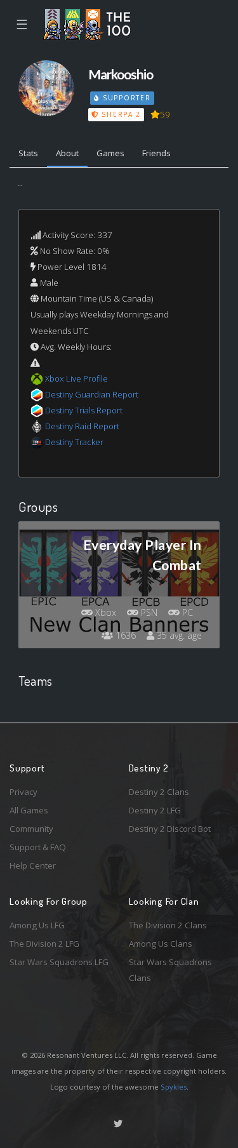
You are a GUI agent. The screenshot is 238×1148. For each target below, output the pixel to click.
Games (110, 153)
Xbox (104, 612)
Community (31, 828)
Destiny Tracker (74, 442)
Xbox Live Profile (76, 378)
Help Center (33, 865)
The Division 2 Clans (168, 925)
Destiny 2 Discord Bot (170, 828)
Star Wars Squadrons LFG (59, 962)
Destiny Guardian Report (91, 394)
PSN (147, 612)
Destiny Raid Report (82, 426)
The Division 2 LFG (44, 943)
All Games (29, 810)
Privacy (23, 792)
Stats (28, 153)
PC (186, 612)
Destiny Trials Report (83, 410)
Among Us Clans (160, 943)
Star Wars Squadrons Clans (170, 970)
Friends (156, 153)
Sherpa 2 (120, 114)
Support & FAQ (38, 847)
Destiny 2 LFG (155, 810)
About (67, 153)
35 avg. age (178, 635)
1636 (124, 635)
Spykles (174, 1086)
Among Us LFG (37, 925)
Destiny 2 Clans (159, 792)
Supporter (125, 97)
